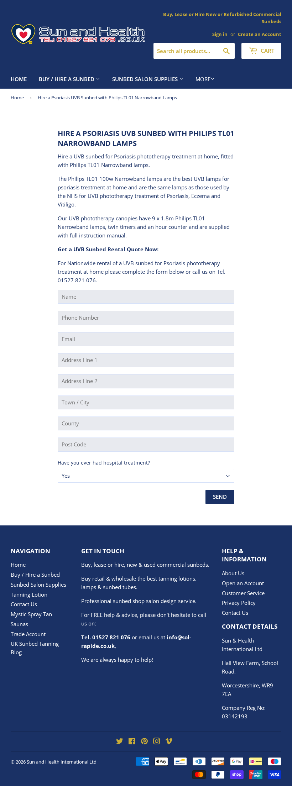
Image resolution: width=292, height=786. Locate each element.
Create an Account (259, 34)
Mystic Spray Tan (31, 614)
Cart (266, 50)
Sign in (220, 34)
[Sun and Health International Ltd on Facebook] (132, 741)
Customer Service (243, 593)
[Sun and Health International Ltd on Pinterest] (144, 741)
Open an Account (243, 583)
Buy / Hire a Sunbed (67, 79)
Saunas (19, 624)
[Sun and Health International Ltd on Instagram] (156, 741)
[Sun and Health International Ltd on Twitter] (119, 741)
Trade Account (28, 634)
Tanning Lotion (29, 594)
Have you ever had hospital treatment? (104, 462)
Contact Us (24, 604)
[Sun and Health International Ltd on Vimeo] (168, 741)
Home (19, 79)
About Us (233, 573)
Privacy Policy (239, 602)
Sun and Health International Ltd (62, 762)
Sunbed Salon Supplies (145, 79)
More (202, 79)
